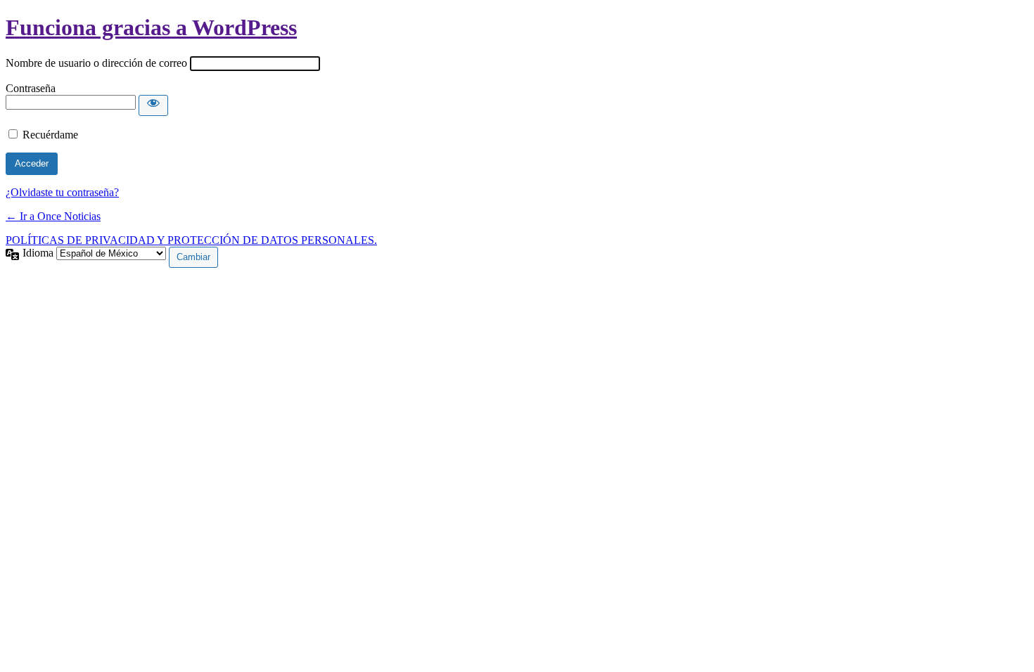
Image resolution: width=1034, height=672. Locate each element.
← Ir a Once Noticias (53, 216)
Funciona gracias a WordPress (151, 27)
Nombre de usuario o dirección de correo (96, 63)
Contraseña (31, 88)
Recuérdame (50, 135)
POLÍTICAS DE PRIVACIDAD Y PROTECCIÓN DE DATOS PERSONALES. (191, 240)
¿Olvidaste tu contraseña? (62, 192)
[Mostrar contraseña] (153, 105)
